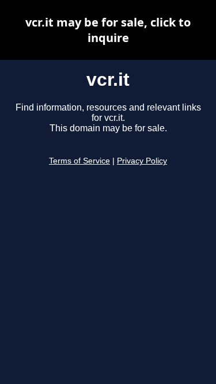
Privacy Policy (142, 161)
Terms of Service (79, 161)
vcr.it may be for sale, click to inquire (108, 29)
